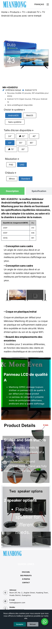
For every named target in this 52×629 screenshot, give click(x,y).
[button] (39, 4)
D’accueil (26, 572)
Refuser (33, 624)
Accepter (19, 624)
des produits (26, 575)
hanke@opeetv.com (17, 603)
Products (14, 12)
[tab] (12, 191)
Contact (26, 583)
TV (23, 12)
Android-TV (33, 12)
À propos (26, 579)
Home (4, 12)
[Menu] (48, 4)
